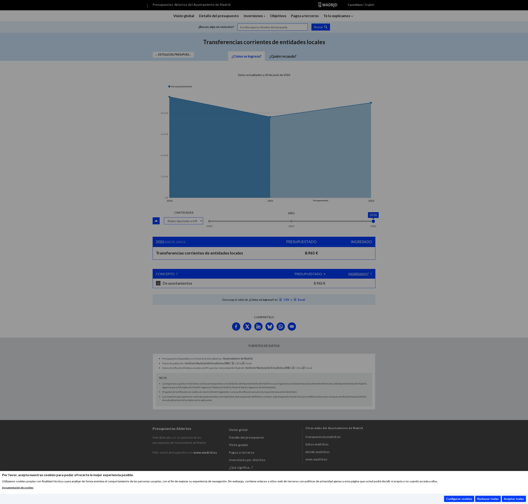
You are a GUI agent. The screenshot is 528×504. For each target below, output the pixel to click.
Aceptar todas (514, 498)
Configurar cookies (459, 498)
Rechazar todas (488, 498)
